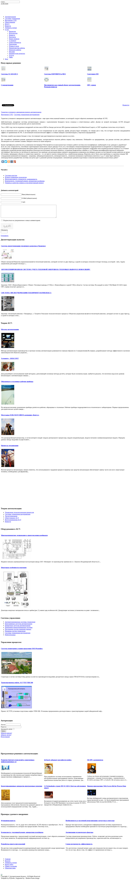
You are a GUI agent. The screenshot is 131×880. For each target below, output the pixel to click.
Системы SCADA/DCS (9, 74)
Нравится (126, 105)
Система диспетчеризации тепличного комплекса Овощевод (23, 246)
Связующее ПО (93, 74)
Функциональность (8, 820)
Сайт (23, 202)
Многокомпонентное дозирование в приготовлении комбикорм (24, 535)
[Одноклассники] (8, 161)
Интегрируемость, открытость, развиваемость (21, 179)
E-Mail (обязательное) (29, 198)
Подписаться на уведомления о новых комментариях (21, 220)
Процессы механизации (9, 445)
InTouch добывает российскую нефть (57, 760)
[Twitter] (6, 161)
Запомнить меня (6, 729)
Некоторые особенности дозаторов (14, 567)
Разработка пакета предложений (13, 844)
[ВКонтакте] (3, 161)
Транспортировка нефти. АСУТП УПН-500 (17, 682)
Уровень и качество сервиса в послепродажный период (24, 183)
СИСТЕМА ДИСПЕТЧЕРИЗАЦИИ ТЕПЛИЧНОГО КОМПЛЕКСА (26, 293)
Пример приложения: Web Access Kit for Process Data (106, 786)
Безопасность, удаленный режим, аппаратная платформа (25, 181)
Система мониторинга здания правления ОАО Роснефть (22, 648)
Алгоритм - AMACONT (10, 358)
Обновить (4, 230)
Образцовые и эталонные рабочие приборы (17, 381)
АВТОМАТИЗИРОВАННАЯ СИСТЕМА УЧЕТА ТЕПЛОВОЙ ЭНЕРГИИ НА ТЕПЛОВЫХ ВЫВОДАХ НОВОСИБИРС (45, 269)
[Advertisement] (65, 9)
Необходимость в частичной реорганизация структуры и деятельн (90, 820)
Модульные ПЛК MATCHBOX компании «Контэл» (20, 415)
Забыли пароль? (6, 733)
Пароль (3, 727)
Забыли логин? (6, 735)
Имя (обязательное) (28, 194)
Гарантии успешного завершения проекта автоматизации (21, 112)
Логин (3, 725)
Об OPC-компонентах (95, 760)
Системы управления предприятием (26, 114)
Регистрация (5, 737)
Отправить (4, 235)
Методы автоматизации (10, 329)
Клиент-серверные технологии (16, 177)
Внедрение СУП (7, 114)
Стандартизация (7, 85)
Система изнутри (11, 175)
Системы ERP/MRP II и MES (55, 74)
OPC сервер (91, 85)
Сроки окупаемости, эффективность (79, 844)
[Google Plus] (14, 161)
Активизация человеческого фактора (79, 832)
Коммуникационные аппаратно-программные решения (21, 786)
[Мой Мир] (11, 161)
